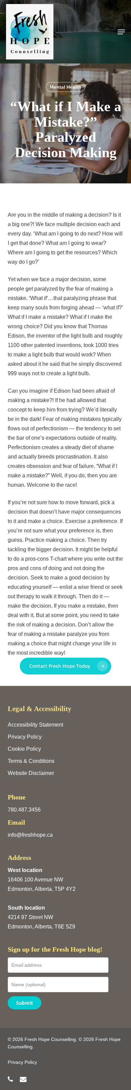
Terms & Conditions (31, 761)
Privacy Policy (25, 737)
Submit (24, 1003)
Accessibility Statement (35, 725)
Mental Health (65, 87)
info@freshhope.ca (30, 835)
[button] (121, 32)
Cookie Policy (24, 749)
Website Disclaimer (31, 773)
